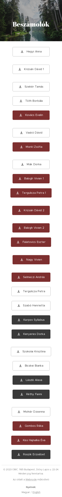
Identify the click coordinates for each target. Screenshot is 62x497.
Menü (57, 8)
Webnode (31, 479)
